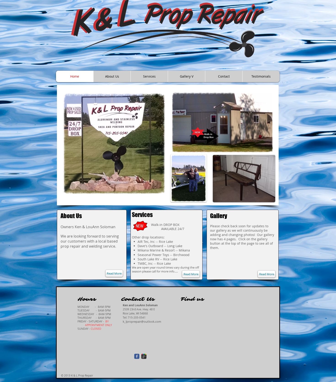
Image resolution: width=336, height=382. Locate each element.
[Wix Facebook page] (136, 356)
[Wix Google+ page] (144, 356)
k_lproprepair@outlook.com (142, 321)
